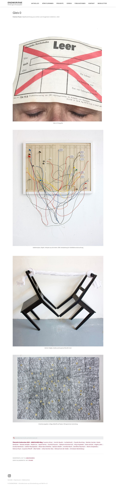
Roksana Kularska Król (66, 444)
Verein (69, 3)
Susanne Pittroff (27, 449)
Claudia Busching (79, 442)
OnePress (60, 495)
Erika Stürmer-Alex (47, 449)
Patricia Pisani (17, 449)
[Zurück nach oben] (108, 490)
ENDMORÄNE (15, 2)
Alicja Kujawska (79, 444)
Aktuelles (35, 3)
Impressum (17, 480)
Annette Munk (67, 446)
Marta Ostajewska (92, 446)
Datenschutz (26, 480)
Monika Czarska (90, 442)
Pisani (31, 460)
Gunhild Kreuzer (53, 444)
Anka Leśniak (89, 444)
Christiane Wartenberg (77, 449)
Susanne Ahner (48, 442)
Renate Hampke (25, 444)
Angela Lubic (98, 444)
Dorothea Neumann (79, 446)
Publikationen (80, 3)
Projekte (60, 3)
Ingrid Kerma (42, 444)
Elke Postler (37, 449)
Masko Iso (34, 444)
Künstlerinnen (47, 3)
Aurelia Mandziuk (18, 446)
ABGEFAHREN (30, 458)
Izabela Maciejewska (31, 446)
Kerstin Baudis (58, 442)
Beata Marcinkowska (45, 446)
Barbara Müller (57, 446)
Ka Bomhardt (68, 442)
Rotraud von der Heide (62, 449)
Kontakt (91, 3)
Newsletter (102, 3)
